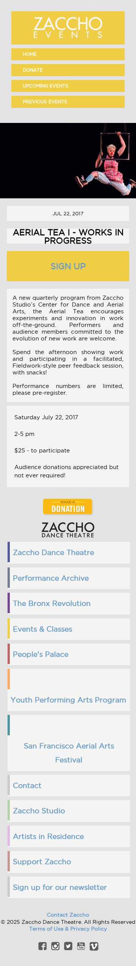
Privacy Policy (88, 929)
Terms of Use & (49, 929)
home (30, 54)
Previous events (45, 101)
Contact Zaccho (68, 915)
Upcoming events (45, 85)
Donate (33, 69)
